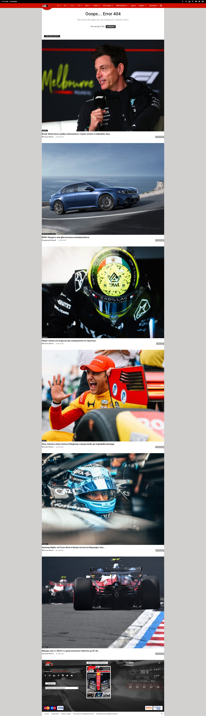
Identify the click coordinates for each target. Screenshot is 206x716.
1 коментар (160, 343)
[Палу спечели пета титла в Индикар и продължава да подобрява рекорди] (103, 395)
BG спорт (107, 5)
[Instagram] (186, 1)
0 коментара (160, 137)
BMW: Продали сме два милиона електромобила (65, 237)
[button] (161, 5)
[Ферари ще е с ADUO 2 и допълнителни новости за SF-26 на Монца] (103, 602)
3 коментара (160, 550)
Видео (141, 5)
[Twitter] (199, 1)
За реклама (55, 714)
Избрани (44, 130)
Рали (87, 5)
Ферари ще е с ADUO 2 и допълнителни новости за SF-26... (70, 651)
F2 (65, 5)
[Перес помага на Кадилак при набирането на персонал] (103, 292)
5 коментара (160, 653)
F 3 (72, 5)
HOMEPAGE (110, 26)
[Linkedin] (189, 1)
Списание (152, 5)
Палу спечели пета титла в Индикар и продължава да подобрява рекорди (78, 444)
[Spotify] (196, 1)
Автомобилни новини (48, 233)
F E (79, 5)
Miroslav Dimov (48, 137)
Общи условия (66, 714)
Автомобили (121, 5)
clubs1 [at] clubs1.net (59, 671)
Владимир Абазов (49, 240)
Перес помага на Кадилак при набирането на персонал (69, 341)
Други (133, 5)
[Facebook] (182, 1)
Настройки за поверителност (106, 714)
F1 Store (5, 1)
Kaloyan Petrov (48, 653)
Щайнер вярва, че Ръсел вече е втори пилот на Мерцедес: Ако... (73, 547)
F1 (58, 5)
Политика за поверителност (83, 714)
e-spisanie (13, 1)
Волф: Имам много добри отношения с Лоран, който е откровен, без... (76, 134)
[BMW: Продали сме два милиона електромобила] (103, 189)
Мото (96, 5)
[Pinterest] (192, 1)
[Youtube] (202, 1)
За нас (47, 714)
